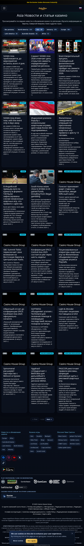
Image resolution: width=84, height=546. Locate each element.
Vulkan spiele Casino (64, 447)
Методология (49, 507)
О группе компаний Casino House (14, 507)
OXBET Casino (62, 444)
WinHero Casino (75, 444)
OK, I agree (31, 541)
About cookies (18, 541)
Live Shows (33, 444)
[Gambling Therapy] (54, 481)
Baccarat (50, 440)
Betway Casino (62, 440)
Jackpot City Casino (75, 436)
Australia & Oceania (8, 442)
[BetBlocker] (6, 487)
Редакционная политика (64, 507)
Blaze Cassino (62, 436)
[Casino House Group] (43, 8)
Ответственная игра (35, 509)
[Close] (72, 533)
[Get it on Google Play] (8, 469)
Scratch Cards (41, 451)
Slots (31, 436)
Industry (10, 449)
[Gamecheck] (21, 487)
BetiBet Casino (74, 440)
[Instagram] (9, 457)
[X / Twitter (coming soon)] (19, 457)
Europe (4, 438)
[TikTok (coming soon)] (3, 463)
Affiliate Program (50, 509)
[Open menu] (4, 8)
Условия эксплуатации (13, 512)
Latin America (6, 446)
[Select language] (80, 8)
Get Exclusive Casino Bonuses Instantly (42, 2)
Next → (49, 419)
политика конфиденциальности (33, 512)
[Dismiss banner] (80, 2)
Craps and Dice (46, 447)
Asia (3, 449)
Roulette (39, 436)
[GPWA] (12, 481)
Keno (32, 451)
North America (18, 446)
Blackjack (47, 436)
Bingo (42, 440)
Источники (37, 514)
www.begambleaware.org (42, 545)
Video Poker (34, 440)
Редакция (77, 507)
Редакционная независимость (67, 512)
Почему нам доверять (35, 507)
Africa (11, 438)
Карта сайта (46, 514)
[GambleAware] (25, 481)
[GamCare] (40, 481)
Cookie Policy (51, 512)
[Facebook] (3, 457)
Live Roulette (44, 444)
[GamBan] (68, 481)
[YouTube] (14, 457)
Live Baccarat (34, 447)
